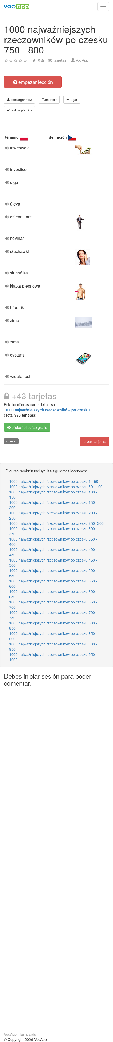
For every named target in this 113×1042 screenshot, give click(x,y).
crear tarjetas (95, 441)
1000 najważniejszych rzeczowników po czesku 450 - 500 (53, 562)
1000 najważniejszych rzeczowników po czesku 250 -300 (56, 523)
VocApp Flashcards (20, 1034)
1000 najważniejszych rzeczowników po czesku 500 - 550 (53, 573)
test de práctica (21, 110)
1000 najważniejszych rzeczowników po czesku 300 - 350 (53, 531)
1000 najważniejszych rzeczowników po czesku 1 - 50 (53, 481)
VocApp (82, 60)
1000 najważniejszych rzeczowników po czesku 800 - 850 (53, 625)
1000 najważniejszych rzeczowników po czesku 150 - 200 (53, 505)
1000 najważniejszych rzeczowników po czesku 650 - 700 (53, 604)
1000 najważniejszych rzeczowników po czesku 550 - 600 (53, 583)
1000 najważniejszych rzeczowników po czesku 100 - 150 (53, 494)
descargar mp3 (21, 99)
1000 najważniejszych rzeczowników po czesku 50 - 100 (55, 486)
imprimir (50, 99)
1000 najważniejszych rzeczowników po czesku (47, 409)
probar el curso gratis (29, 427)
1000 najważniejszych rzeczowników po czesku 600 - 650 (53, 594)
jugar (73, 99)
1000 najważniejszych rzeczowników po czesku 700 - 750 (53, 615)
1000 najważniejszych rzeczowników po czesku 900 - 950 (53, 646)
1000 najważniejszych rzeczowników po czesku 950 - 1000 (53, 657)
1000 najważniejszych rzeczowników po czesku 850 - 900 (53, 636)
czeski (11, 441)
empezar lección (35, 81)
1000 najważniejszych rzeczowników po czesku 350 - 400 (53, 541)
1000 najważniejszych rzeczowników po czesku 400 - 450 (53, 552)
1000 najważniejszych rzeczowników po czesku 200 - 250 (53, 515)
